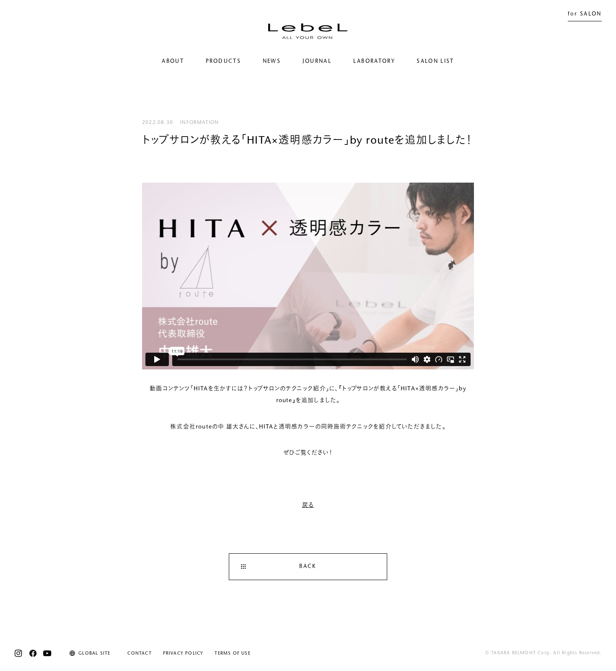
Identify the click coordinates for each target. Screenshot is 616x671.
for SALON (585, 14)
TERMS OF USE (232, 653)
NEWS (272, 61)
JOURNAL (317, 61)
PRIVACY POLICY (183, 653)
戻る (308, 505)
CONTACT (139, 653)
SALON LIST (435, 61)
